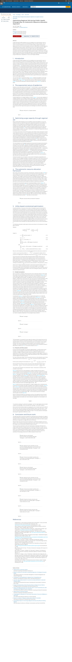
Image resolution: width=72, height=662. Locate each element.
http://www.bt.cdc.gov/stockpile (25, 529)
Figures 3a (38, 297)
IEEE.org (2, 1)
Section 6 (39, 81)
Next (9, 17)
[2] (30, 86)
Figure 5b (46, 385)
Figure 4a (14, 370)
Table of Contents (6, 19)
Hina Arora (15, 31)
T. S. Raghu (15, 32)
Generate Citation (35, 36)
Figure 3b (22, 303)
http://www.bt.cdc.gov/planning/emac (38, 532)
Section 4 (23, 80)
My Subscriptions (6, 6)
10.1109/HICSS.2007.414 (23, 27)
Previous (3, 17)
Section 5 (14, 81)
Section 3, (20, 296)
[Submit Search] (68, 7)
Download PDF (18, 36)
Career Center (16, 1)
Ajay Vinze (15, 33)
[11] (26, 194)
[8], (44, 172)
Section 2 (31, 77)
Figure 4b (26, 375)
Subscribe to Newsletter (28, 1)
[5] (31, 141)
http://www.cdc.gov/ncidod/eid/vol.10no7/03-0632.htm (33, 561)
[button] (66, 1)
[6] (24, 144)
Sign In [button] (69, 1)
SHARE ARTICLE (26, 36)
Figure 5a (14, 384)
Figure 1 (35, 97)
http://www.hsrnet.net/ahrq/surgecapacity (22, 525)
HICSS (23, 14)
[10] (25, 183)
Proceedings (18, 14)
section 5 (42, 152)
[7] (29, 150)
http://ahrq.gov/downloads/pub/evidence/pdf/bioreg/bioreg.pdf (28, 545)
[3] (24, 127)
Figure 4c (14, 374)
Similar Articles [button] (5, 21)
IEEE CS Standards (9, 1)
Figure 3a (43, 275)
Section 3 (20, 79)
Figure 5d (17, 386)
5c (14, 386)
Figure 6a (24, 392)
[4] (36, 138)
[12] (37, 345)
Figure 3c (32, 304)
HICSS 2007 (27, 14)
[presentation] (30, 149)
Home (14, 14)
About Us (21, 1)
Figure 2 (42, 182)
